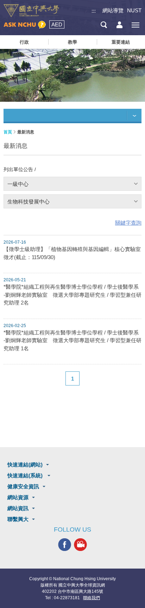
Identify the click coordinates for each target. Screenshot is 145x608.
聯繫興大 (18, 519)
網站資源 (18, 497)
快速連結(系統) (25, 475)
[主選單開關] (135, 25)
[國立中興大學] (31, 10)
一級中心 (18, 184)
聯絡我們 (91, 597)
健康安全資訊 (23, 486)
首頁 (8, 132)
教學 (72, 42)
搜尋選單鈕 (103, 25)
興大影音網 (80, 544)
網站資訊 (18, 508)
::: (94, 11)
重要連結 (121, 42)
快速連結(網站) (25, 465)
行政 (24, 42)
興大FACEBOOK (64, 544)
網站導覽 (113, 10)
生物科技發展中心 (28, 202)
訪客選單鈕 (119, 25)
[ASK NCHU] (25, 25)
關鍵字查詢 (128, 223)
